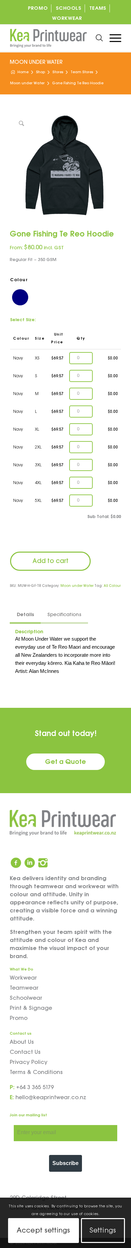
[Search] (96, 38)
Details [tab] (25, 614)
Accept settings (43, 1230)
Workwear (67, 18)
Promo (38, 8)
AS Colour (112, 586)
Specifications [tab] (64, 614)
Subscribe (65, 1163)
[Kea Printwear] (54, 38)
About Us (22, 1042)
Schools (68, 8)
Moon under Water (36, 62)
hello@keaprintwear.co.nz (50, 1097)
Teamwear (24, 988)
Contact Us (25, 1052)
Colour (19, 280)
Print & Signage (31, 1008)
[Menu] (112, 38)
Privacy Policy (28, 1062)
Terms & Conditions (36, 1072)
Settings (103, 1230)
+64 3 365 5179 (35, 1087)
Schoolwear (26, 998)
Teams (97, 8)
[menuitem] (38, 8)
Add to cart (51, 561)
